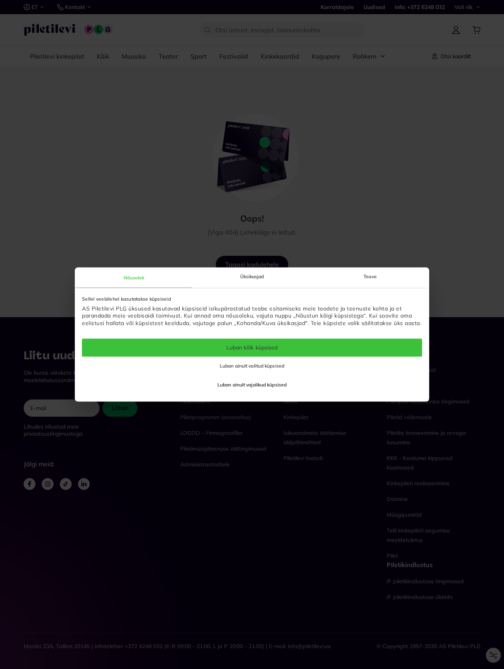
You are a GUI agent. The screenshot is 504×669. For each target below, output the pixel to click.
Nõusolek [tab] (134, 278)
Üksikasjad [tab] (252, 276)
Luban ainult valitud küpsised (252, 366)
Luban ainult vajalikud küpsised (252, 385)
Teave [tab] (370, 276)
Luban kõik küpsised (252, 347)
